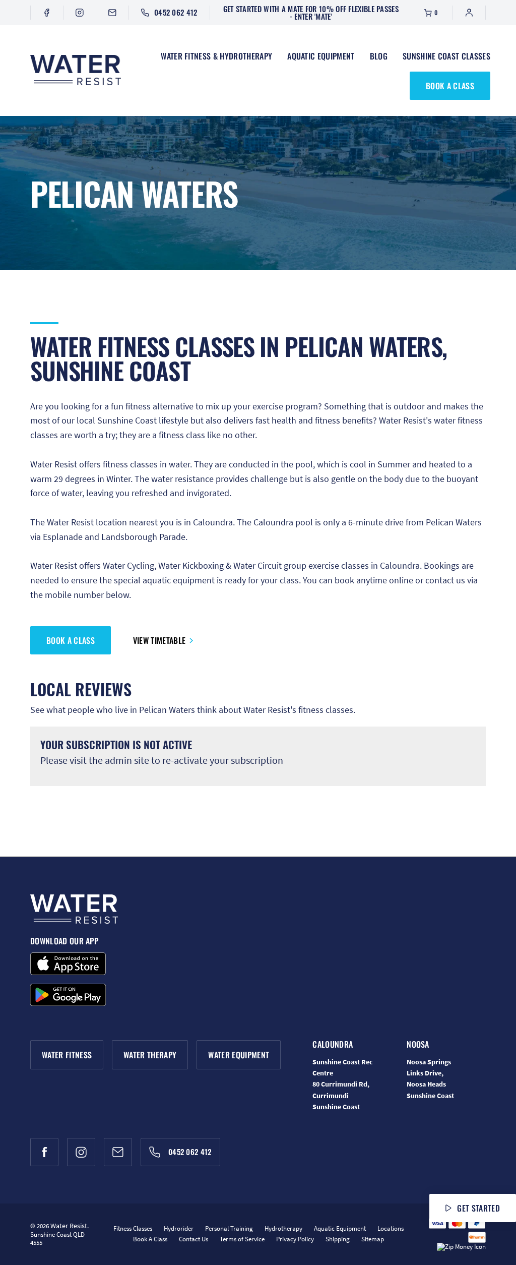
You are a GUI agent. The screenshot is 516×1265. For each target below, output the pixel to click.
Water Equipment (238, 1055)
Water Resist (68, 1225)
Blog (379, 56)
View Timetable (159, 640)
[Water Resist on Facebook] (47, 13)
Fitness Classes (132, 1228)
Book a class (70, 640)
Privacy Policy (295, 1239)
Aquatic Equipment (320, 56)
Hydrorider (179, 1228)
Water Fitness (67, 1055)
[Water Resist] (75, 70)
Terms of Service (242, 1239)
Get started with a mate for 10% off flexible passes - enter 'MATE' (311, 12)
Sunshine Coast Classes (446, 56)
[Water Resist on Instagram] (80, 13)
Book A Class (450, 86)
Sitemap (372, 1239)
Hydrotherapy (283, 1228)
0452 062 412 (176, 12)
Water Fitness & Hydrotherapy (216, 56)
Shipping (338, 1239)
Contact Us (193, 1239)
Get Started (478, 1208)
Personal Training (229, 1228)
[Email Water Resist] (112, 13)
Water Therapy (149, 1055)
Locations (390, 1228)
